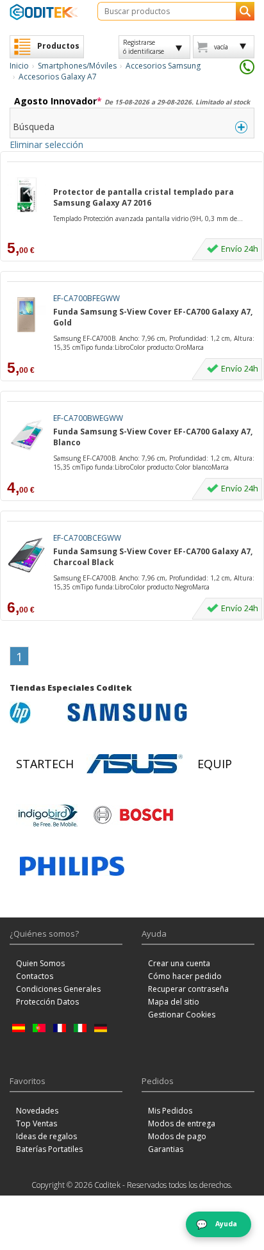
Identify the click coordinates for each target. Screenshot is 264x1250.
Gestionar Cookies (181, 1014)
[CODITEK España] (44, 12)
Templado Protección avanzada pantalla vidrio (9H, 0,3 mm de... (148, 218)
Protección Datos (47, 1001)
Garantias (165, 1149)
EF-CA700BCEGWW (87, 537)
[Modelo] (134, 179)
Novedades (37, 1110)
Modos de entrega (181, 1123)
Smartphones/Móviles (77, 65)
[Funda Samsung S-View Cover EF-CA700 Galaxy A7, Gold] (26, 315)
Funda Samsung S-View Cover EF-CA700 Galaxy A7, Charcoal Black (152, 557)
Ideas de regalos (46, 1136)
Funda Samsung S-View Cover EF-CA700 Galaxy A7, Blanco (152, 437)
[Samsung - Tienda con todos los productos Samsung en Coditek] (127, 712)
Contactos (34, 976)
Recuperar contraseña (188, 988)
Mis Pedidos (170, 1110)
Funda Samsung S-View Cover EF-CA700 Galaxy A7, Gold (152, 317)
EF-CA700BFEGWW (86, 298)
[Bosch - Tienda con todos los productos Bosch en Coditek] (133, 815)
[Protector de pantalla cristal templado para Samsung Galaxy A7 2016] (26, 195)
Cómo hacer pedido (185, 976)
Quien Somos (40, 963)
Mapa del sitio (173, 1001)
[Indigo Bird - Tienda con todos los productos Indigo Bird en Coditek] (48, 815)
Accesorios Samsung (163, 65)
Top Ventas (36, 1123)
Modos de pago (177, 1136)
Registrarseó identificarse (143, 47)
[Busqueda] (245, 11)
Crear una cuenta (179, 963)
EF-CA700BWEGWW (88, 418)
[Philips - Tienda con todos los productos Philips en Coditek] (72, 866)
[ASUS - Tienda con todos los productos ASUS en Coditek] (135, 763)
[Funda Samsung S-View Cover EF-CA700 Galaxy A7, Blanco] (26, 434)
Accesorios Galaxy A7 (58, 76)
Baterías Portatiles (49, 1149)
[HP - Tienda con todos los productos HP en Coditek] (35, 712)
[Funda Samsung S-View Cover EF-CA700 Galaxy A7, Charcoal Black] (26, 554)
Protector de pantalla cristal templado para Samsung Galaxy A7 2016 (143, 197)
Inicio (19, 65)
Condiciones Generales (58, 988)
